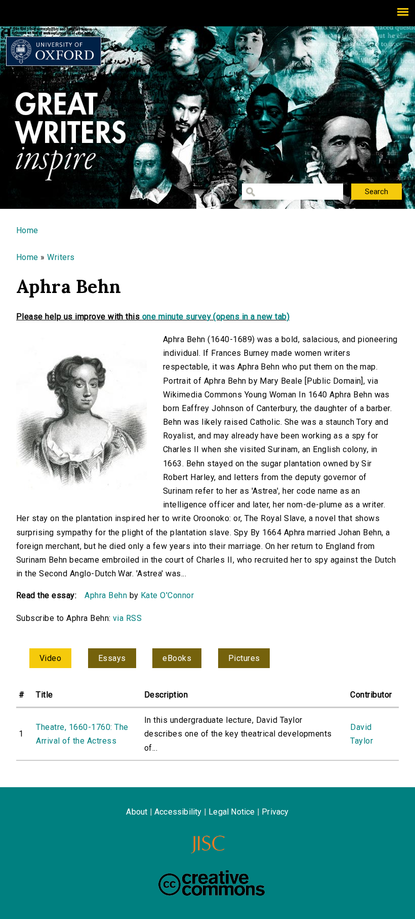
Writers (60, 257)
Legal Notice (232, 812)
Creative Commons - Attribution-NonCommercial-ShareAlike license (211, 883)
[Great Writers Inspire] (53, 51)
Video (50, 658)
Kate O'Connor (167, 595)
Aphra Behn (106, 595)
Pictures (244, 658)
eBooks (176, 658)
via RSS (127, 618)
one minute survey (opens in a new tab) (215, 316)
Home (27, 230)
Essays (112, 658)
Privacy (275, 812)
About (136, 812)
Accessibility (178, 812)
